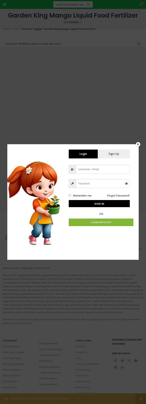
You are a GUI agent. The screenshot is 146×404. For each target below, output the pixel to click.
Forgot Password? (118, 195)
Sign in (99, 203)
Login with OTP (101, 222)
